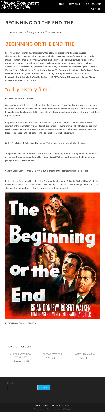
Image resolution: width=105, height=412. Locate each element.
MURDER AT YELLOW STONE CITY (20, 356)
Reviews (74, 4)
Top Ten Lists (93, 4)
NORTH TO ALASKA (85, 354)
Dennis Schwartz (16, 32)
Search (10, 383)
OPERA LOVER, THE (52, 354)
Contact (96, 9)
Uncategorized (55, 32)
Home (60, 4)
